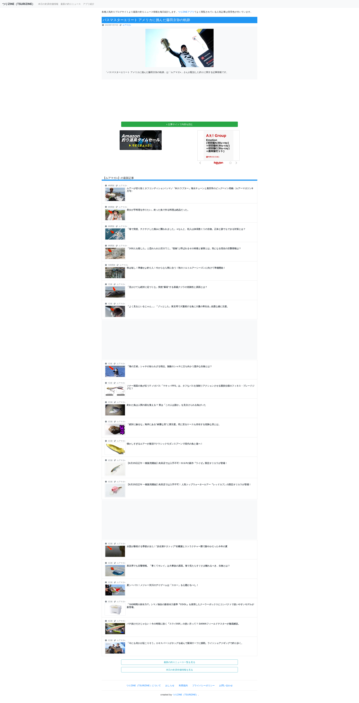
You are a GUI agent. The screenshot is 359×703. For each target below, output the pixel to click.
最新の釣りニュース (71, 4)
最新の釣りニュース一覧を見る (179, 662)
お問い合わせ (226, 685)
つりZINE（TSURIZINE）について (143, 685)
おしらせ (169, 685)
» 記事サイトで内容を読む (179, 124)
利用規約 (183, 685)
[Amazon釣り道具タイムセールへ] (141, 140)
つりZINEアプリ (186, 11)
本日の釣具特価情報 (48, 4)
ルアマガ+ (127, 25)
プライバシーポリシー (203, 685)
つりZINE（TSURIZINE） (185, 694)
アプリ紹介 (88, 4)
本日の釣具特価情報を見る (179, 669)
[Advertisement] (179, 101)
